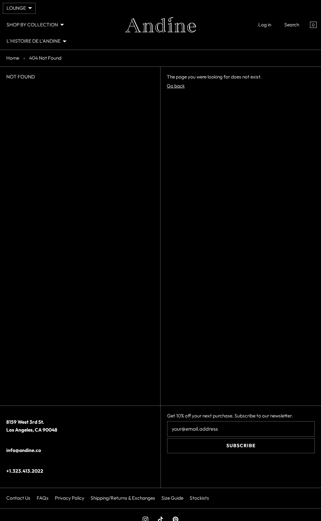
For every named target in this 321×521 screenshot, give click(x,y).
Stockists (199, 498)
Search (291, 25)
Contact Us (18, 498)
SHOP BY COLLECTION (32, 25)
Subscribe (240, 445)
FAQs (43, 498)
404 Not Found (45, 58)
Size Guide (172, 498)
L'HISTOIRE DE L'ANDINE (34, 41)
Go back (176, 86)
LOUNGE (16, 8)
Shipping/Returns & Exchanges (123, 498)
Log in (264, 25)
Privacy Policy (69, 498)
